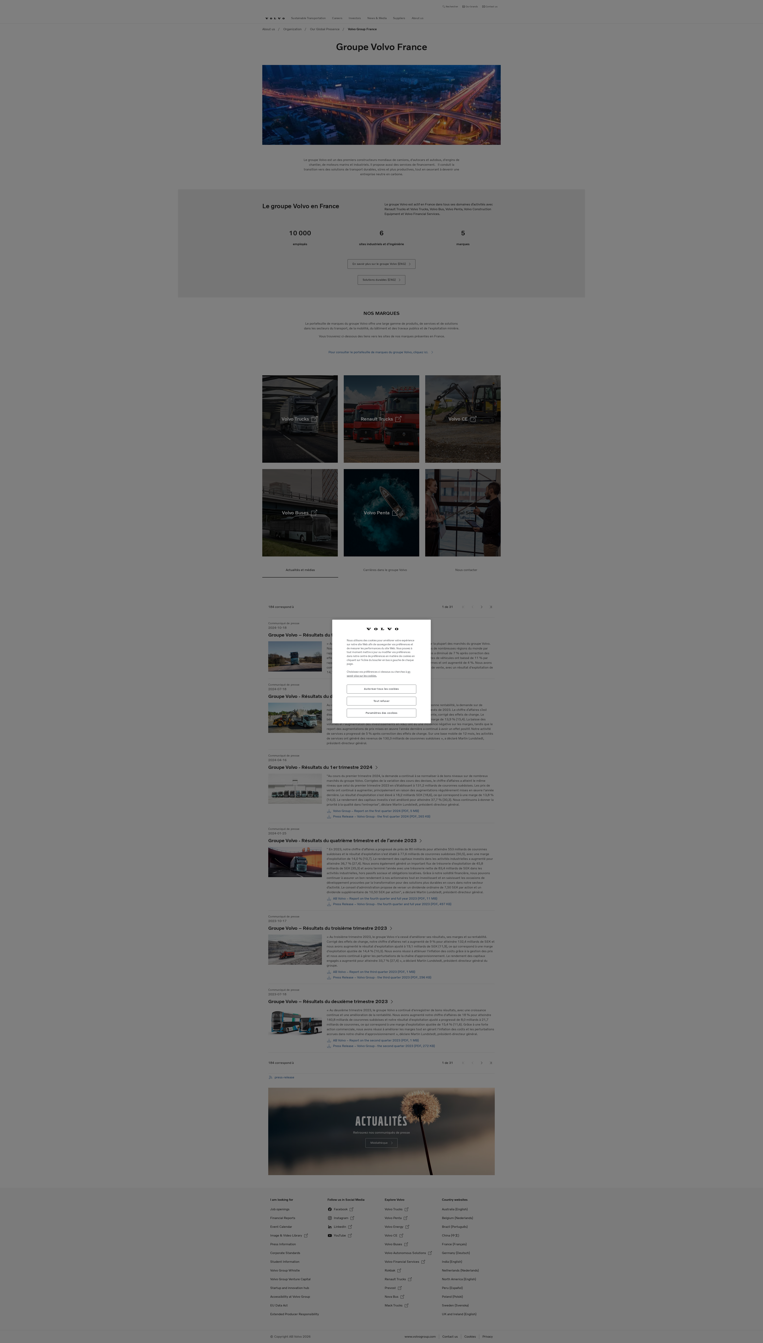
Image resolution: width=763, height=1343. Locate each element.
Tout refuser (382, 701)
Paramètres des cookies (381, 712)
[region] (381, 672)
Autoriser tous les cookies (381, 688)
